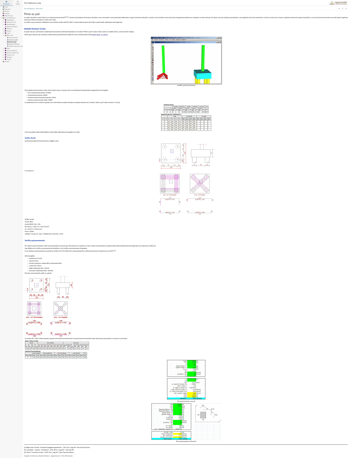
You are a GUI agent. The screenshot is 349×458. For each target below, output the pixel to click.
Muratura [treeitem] (9, 57)
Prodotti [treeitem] (7, 11)
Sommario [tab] (6, 4)
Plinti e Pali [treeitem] (10, 35)
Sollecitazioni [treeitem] (10, 20)
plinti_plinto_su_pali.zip (100, 34)
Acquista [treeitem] (7, 13)
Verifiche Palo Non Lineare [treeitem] (16, 46)
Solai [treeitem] (8, 48)
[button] (339, 8)
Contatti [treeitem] (7, 61)
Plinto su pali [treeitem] (12, 42)
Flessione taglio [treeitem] (13, 40)
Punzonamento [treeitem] (13, 37)
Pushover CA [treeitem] (10, 55)
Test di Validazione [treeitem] (10, 18)
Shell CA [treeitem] (9, 29)
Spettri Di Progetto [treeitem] (12, 26)
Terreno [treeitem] (9, 59)
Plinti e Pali (39, 8)
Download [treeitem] (7, 9)
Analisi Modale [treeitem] (11, 24)
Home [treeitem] (6, 7)
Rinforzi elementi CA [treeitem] (13, 53)
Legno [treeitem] (8, 33)
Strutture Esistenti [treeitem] (12, 50)
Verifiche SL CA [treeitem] (11, 22)
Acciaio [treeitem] (9, 31)
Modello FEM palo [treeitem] (14, 44)
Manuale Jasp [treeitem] (9, 16)
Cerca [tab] (18, 4)
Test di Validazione (29, 8)
